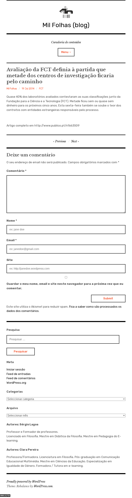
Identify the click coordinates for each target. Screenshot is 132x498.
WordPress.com (43, 486)
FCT (41, 88)
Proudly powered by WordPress (26, 481)
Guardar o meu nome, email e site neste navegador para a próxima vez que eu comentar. (65, 286)
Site (10, 260)
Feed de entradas (19, 374)
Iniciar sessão (16, 369)
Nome (12, 220)
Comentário (16, 171)
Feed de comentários (21, 378)
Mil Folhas (12, 88)
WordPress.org (16, 382)
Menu (64, 52)
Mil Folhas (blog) (66, 25)
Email (12, 240)
